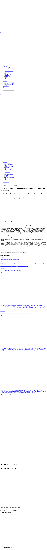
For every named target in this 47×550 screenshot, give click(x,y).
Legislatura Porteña (9, 84)
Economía (7, 72)
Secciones (5, 66)
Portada (4, 65)
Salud (6, 79)
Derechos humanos (9, 71)
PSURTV (5, 85)
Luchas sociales (8, 74)
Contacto (4, 87)
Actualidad (7, 67)
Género (6, 73)
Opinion (7, 75)
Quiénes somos (6, 86)
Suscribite (14, 510)
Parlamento (7, 76)
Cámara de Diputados (9, 83)
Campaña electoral (9, 68)
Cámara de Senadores (9, 82)
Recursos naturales (9, 78)
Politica (6, 77)
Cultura (6, 69)
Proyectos (5, 81)
